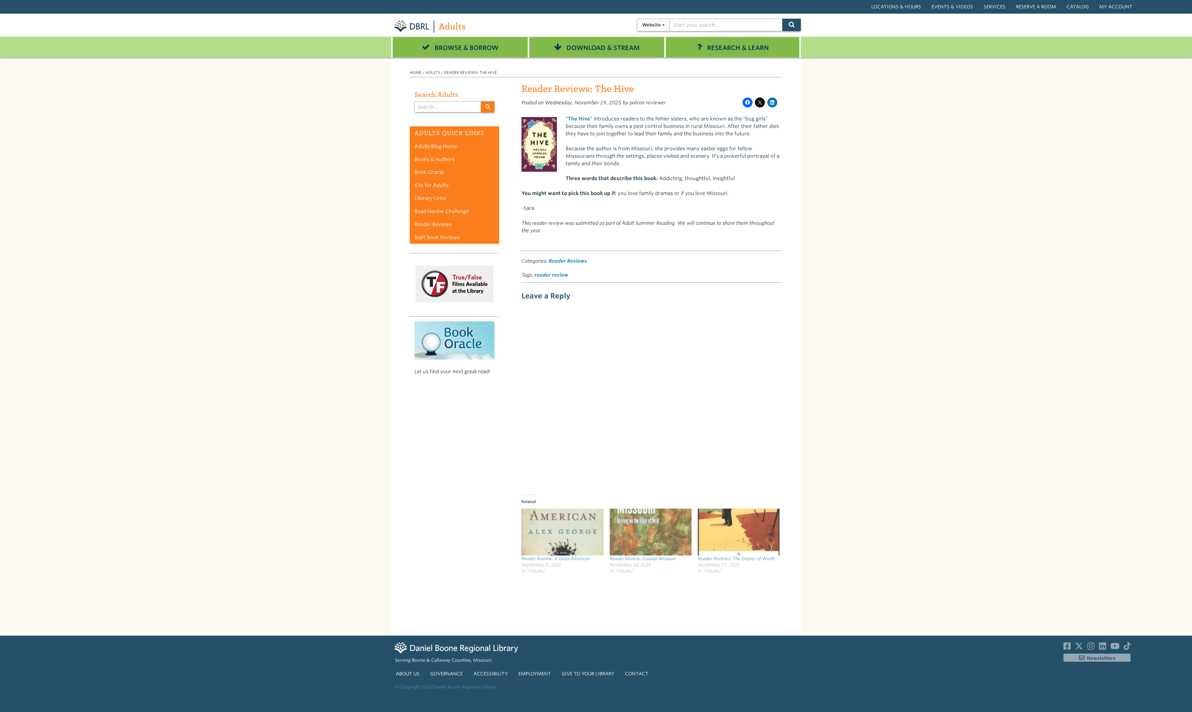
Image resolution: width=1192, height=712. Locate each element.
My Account (1115, 7)
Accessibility (490, 674)
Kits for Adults (431, 185)
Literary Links (430, 198)
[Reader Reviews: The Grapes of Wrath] (739, 532)
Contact (636, 674)
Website (651, 24)
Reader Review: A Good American (556, 558)
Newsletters (1101, 658)
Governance (446, 674)
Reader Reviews (568, 261)
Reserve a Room (1036, 7)
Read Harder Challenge (441, 211)
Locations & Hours (896, 7)
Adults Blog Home (435, 146)
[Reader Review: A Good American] (562, 532)
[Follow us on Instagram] (1091, 647)
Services (994, 7)
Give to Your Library (588, 674)
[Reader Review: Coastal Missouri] (651, 532)
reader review (551, 275)
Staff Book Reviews (437, 237)
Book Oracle (429, 172)
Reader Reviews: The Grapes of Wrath (736, 558)
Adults (452, 26)
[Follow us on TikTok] (1127, 647)
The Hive (579, 119)
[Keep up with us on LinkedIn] (1102, 647)
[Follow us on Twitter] (1079, 647)
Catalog (1078, 7)
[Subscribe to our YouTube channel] (1114, 647)
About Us (408, 674)
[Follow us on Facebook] (1067, 647)
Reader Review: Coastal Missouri (643, 558)
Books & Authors (434, 159)
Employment (534, 674)
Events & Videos (952, 7)
